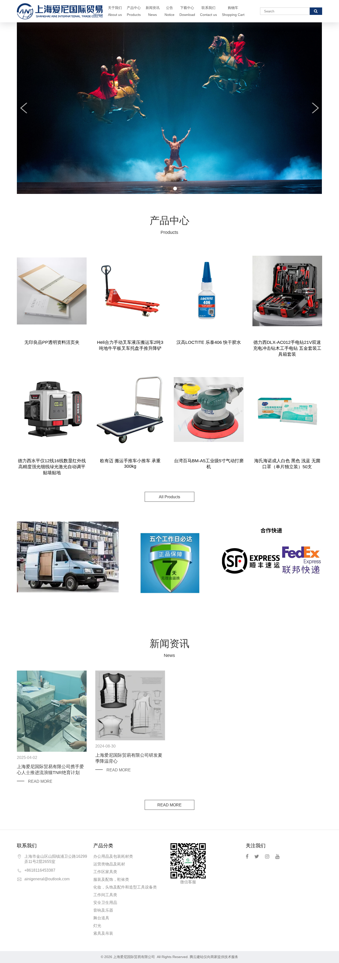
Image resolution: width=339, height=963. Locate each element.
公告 (169, 11)
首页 (98, 11)
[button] (164, 188)
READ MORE (40, 781)
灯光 (97, 926)
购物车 (233, 11)
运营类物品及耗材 (109, 864)
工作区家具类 (105, 872)
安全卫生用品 (105, 902)
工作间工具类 (105, 895)
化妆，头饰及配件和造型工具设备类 (125, 887)
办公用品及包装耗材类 (113, 856)
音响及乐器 (103, 910)
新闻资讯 (153, 11)
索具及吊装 (103, 933)
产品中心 (134, 11)
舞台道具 (101, 918)
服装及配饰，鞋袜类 (111, 879)
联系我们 (208, 11)
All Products (169, 497)
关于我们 (115, 11)
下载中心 (187, 11)
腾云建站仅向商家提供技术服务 (214, 957)
